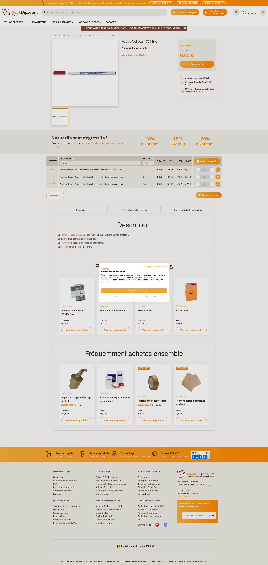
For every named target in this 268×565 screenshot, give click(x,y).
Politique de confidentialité (155, 266)
